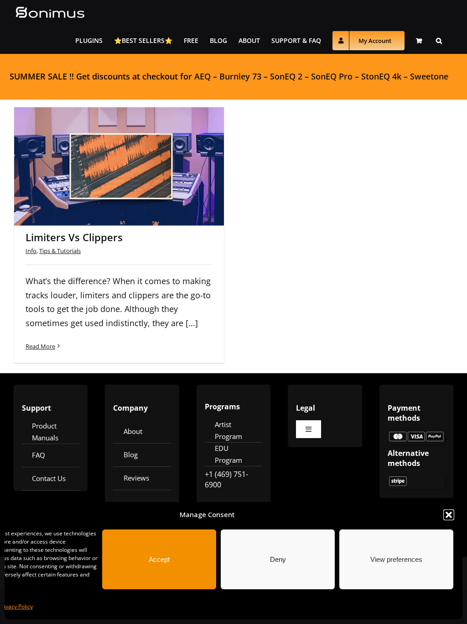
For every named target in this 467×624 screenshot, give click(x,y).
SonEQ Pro (332, 76)
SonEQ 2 (286, 76)
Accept (159, 559)
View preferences (396, 559)
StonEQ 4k (381, 76)
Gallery (131, 154)
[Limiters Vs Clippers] (119, 166)
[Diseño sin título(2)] (416, 479)
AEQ (202, 76)
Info (31, 251)
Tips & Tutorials (60, 251)
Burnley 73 (240, 76)
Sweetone (429, 76)
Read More (40, 346)
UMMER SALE (40, 76)
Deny (278, 559)
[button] (448, 514)
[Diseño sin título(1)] (416, 434)
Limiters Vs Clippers (107, 154)
